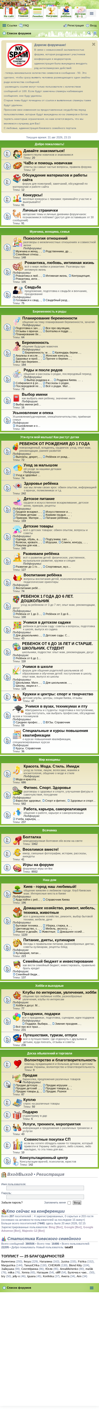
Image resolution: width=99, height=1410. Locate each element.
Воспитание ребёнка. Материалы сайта (28, 588)
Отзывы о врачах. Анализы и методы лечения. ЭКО (28, 331)
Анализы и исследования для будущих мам (28, 355)
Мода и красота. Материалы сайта (28, 779)
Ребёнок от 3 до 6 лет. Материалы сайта (58, 613)
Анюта (65, 1276)
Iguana (31, 1276)
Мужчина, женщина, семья (50, 231)
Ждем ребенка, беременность (66, 12)
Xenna (25, 1272)
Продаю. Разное (56, 1091)
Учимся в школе (37, 666)
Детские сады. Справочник (58, 635)
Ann (79, 1276)
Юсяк (49, 1268)
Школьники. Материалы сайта (28, 682)
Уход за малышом (41, 465)
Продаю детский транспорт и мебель (28, 1088)
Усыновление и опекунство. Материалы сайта (28, 425)
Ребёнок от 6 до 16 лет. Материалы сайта (28, 658)
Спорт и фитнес (55, 800)
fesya (27, 1261)
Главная (23, 12)
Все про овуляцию (57, 328)
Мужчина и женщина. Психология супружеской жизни (28, 251)
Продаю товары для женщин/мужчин (58, 1088)
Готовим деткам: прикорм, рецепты (28, 514)
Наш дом (49, 880)
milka (11, 1272)
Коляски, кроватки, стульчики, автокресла (28, 542)
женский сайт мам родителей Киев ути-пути (9, 13)
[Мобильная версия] (95, 33)
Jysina (65, 1261)
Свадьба (33, 287)
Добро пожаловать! (49, 144)
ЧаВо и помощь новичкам (48, 163)
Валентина (8, 1261)
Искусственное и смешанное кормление (58, 511)
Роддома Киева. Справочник (69, 379)
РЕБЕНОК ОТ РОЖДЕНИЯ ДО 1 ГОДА (54, 444)
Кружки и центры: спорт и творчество (58, 694)
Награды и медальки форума (52, 12)
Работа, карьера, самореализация (55, 809)
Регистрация (50, 1174)
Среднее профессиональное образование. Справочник (28, 722)
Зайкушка (7, 1268)
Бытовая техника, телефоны (28, 925)
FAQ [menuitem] (26, 25)
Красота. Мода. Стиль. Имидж (51, 766)
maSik (89, 1268)
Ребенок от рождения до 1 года (80, 12)
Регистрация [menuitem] (76, 25)
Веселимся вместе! (41, 849)
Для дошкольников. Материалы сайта (28, 635)
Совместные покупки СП (47, 1139)
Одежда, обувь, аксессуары (28, 539)
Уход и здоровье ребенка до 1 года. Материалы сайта (28, 475)
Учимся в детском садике (47, 622)
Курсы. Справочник (28, 748)
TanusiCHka (31, 1265)
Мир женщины (49, 759)
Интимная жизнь (56, 275)
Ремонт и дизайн (26, 931)
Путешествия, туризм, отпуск (50, 1035)
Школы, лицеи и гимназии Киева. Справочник (28, 685)
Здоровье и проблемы (28, 358)
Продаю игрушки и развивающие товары (58, 1085)
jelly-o (16, 1276)
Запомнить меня (55, 1202)
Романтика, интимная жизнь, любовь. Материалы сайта (28, 278)
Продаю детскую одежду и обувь (28, 1085)
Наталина (46, 1261)
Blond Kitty (75, 1265)
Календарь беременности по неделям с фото (67, 352)
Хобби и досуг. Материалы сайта (28, 1005)
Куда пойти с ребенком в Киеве (28, 899)
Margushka (8, 1265)
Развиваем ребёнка (41, 553)
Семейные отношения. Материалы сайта (28, 254)
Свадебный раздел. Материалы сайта (58, 300)
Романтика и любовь (28, 275)
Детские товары (38, 526)
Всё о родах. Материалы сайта (58, 386)
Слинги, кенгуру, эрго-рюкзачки (74, 542)
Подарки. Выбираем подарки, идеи (38, 1023)
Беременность (35, 342)
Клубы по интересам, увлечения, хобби (59, 992)
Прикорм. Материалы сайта (28, 517)
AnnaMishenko (69, 1268)
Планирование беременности (49, 318)
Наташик (42, 1272)
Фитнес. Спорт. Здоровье (47, 787)
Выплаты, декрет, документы (28, 456)
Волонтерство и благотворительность (60, 1060)
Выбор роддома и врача (39, 379)
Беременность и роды (49, 311)
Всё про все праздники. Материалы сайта (28, 1026)
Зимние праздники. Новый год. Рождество (67, 1023)
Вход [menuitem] (93, 25)
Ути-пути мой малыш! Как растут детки (49, 437)
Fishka (82, 1261)
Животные (48, 931)
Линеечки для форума (37, 12)
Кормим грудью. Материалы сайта (58, 514)
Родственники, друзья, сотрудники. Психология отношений (58, 251)
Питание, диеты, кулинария (49, 940)
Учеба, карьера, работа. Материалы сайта (28, 818)
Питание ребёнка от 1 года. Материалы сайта (58, 517)
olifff (58, 1272)
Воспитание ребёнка (43, 575)
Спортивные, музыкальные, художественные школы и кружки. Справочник (58, 566)
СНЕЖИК (54, 1265)
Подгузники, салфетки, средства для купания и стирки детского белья (58, 539)
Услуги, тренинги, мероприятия (52, 1124)
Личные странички (40, 210)
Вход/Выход (19, 1174)
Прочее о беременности (58, 358)
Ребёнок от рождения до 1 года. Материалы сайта (58, 456)
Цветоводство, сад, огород (28, 928)
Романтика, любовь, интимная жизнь (59, 262)
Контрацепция (81, 275)
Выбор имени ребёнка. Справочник (28, 404)
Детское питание (39, 498)
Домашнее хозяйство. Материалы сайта (72, 931)
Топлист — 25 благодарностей (32, 1256)
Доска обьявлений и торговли (49, 1053)
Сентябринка (29, 1268)
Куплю (29, 1099)
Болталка (32, 837)
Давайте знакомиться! (44, 151)
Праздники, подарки (41, 1013)
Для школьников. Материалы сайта (58, 682)
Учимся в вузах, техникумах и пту (56, 706)
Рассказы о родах (57, 383)
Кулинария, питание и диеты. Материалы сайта (28, 952)
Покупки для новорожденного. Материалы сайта (28, 545)
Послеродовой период (28, 386)
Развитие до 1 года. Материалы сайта (28, 566)
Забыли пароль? (12, 1202)
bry (3, 1276)
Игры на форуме (38, 864)
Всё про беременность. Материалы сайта (28, 361)
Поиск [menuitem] (89, 34)
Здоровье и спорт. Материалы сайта (83, 800)
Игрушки (51, 542)
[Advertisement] (49, 1348)
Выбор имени (34, 394)
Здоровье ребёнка (41, 483)
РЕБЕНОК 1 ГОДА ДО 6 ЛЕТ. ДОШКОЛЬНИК (47, 598)
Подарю (30, 1112)
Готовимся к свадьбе (28, 300)
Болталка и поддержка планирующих (58, 331)
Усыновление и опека (33, 412)
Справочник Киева (58, 899)
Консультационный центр (44, 1157)
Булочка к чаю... (78, 1272)
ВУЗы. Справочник (58, 722)
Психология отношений (45, 238)
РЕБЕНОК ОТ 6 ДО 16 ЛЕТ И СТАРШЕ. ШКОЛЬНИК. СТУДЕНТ (57, 645)
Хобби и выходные (49, 986)
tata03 (69, 1247)
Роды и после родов (43, 370)
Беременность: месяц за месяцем (38, 352)
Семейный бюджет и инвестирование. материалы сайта (28, 974)
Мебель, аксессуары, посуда (58, 928)
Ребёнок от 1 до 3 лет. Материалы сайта (28, 613)
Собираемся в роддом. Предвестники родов (28, 383)
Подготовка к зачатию (28, 328)
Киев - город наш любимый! (50, 886)
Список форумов (19, 1287)
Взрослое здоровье (28, 800)
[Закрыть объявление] (93, 44)
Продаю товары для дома (28, 1091)
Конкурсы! (33, 195)
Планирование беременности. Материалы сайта (28, 334)
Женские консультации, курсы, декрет (58, 355)
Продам (30, 1075)
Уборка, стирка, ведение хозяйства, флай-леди (58, 925)
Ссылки (12, 25)
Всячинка (49, 830)
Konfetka (48, 1276)
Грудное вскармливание (28, 511)
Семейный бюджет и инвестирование (58, 961)
